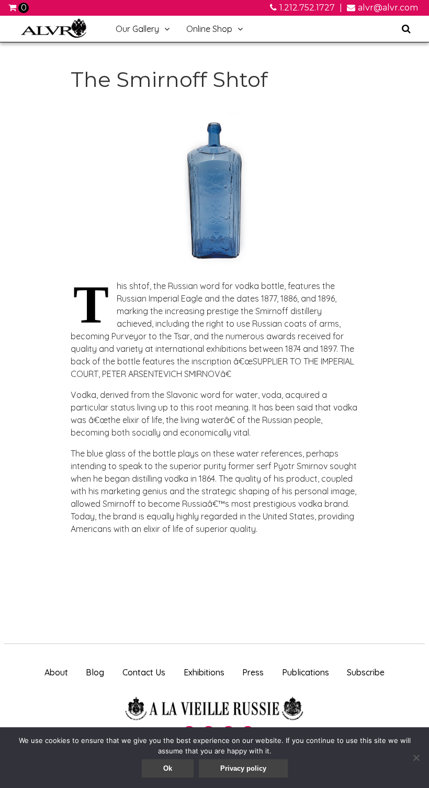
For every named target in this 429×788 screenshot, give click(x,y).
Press (253, 672)
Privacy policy (243, 768)
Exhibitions (204, 672)
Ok (167, 768)
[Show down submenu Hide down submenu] (167, 29)
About (56, 672)
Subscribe (366, 672)
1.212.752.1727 (307, 8)
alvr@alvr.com (388, 8)
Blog (95, 672)
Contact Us (143, 672)
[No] (416, 757)
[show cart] (13, 8)
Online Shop (205, 33)
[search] (406, 29)
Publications (305, 672)
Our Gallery (133, 33)
